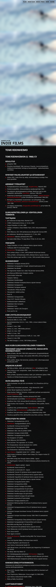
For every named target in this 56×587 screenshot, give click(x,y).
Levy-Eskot (25, 193)
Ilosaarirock (11, 250)
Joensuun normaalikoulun (30, 201)
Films (25, 2)
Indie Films (31, 2)
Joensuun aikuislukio (14, 201)
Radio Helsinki (32, 408)
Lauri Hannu (11, 452)
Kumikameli (11, 465)
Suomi (52, 2)
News (47, 2)
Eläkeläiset (10, 236)
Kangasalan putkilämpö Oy (31, 206)
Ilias (34, 368)
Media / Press (40, 2)
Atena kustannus (13, 394)
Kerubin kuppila (31, 399)
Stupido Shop (33, 187)
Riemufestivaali (22, 410)
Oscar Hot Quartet (13, 536)
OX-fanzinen (33, 554)
